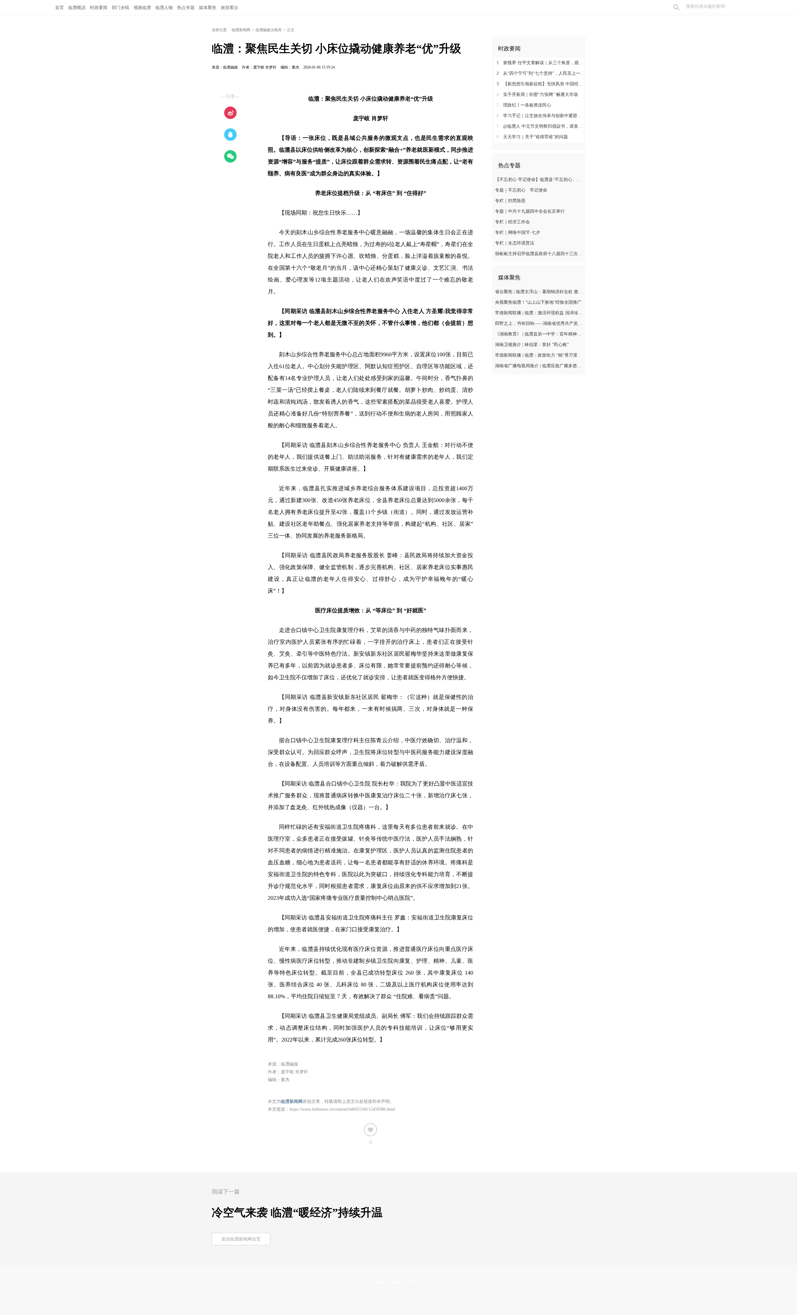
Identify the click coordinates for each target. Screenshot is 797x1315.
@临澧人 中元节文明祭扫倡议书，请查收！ (541, 126)
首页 (59, 7)
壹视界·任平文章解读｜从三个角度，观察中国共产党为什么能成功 (541, 62)
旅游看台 (229, 7)
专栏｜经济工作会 (512, 222)
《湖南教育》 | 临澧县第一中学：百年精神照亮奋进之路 (539, 334)
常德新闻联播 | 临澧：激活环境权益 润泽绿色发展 (539, 313)
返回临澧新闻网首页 (241, 1239)
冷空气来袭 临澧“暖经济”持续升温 (297, 1212)
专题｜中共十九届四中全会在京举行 (530, 211)
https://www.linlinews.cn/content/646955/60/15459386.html (342, 1109)
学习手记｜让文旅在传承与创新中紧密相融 (541, 115)
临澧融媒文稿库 (269, 30)
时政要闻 (98, 7)
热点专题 (186, 7)
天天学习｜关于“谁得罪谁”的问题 (532, 137)
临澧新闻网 (241, 30)
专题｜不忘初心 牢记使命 (521, 190)
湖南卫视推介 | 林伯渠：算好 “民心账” (532, 344)
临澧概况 (77, 7)
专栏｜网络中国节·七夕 (517, 232)
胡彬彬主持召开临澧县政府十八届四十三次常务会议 (539, 253)
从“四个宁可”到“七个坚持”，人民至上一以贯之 (541, 73)
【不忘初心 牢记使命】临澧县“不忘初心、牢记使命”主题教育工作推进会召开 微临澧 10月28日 (539, 179)
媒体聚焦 (207, 7)
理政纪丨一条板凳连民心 (524, 105)
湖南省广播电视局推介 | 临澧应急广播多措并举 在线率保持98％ (539, 365)
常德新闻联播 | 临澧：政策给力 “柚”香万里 (536, 355)
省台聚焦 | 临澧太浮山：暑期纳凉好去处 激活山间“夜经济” (539, 291)
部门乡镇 (120, 7)
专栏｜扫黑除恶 (510, 200)
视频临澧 (142, 7)
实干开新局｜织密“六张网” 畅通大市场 (537, 94)
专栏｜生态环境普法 (514, 243)
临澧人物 (164, 7)
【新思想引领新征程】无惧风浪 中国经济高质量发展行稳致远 (541, 84)
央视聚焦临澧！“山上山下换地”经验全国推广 (538, 302)
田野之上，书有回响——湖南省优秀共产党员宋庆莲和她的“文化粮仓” (539, 323)
